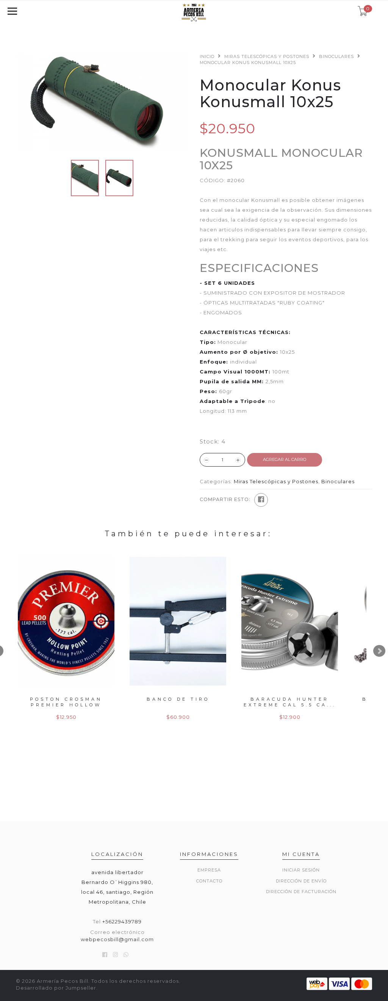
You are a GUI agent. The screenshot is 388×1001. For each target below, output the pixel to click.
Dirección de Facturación (301, 891)
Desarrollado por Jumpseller (56, 988)
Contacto (209, 881)
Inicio (207, 56)
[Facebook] (261, 500)
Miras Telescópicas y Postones (266, 56)
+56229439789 (122, 921)
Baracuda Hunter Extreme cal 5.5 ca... (290, 701)
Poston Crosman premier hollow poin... (66, 705)
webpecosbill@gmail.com (117, 939)
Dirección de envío (301, 881)
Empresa (209, 870)
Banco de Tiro (178, 699)
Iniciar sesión (301, 870)
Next (379, 651)
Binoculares (336, 56)
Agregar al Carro (284, 459)
